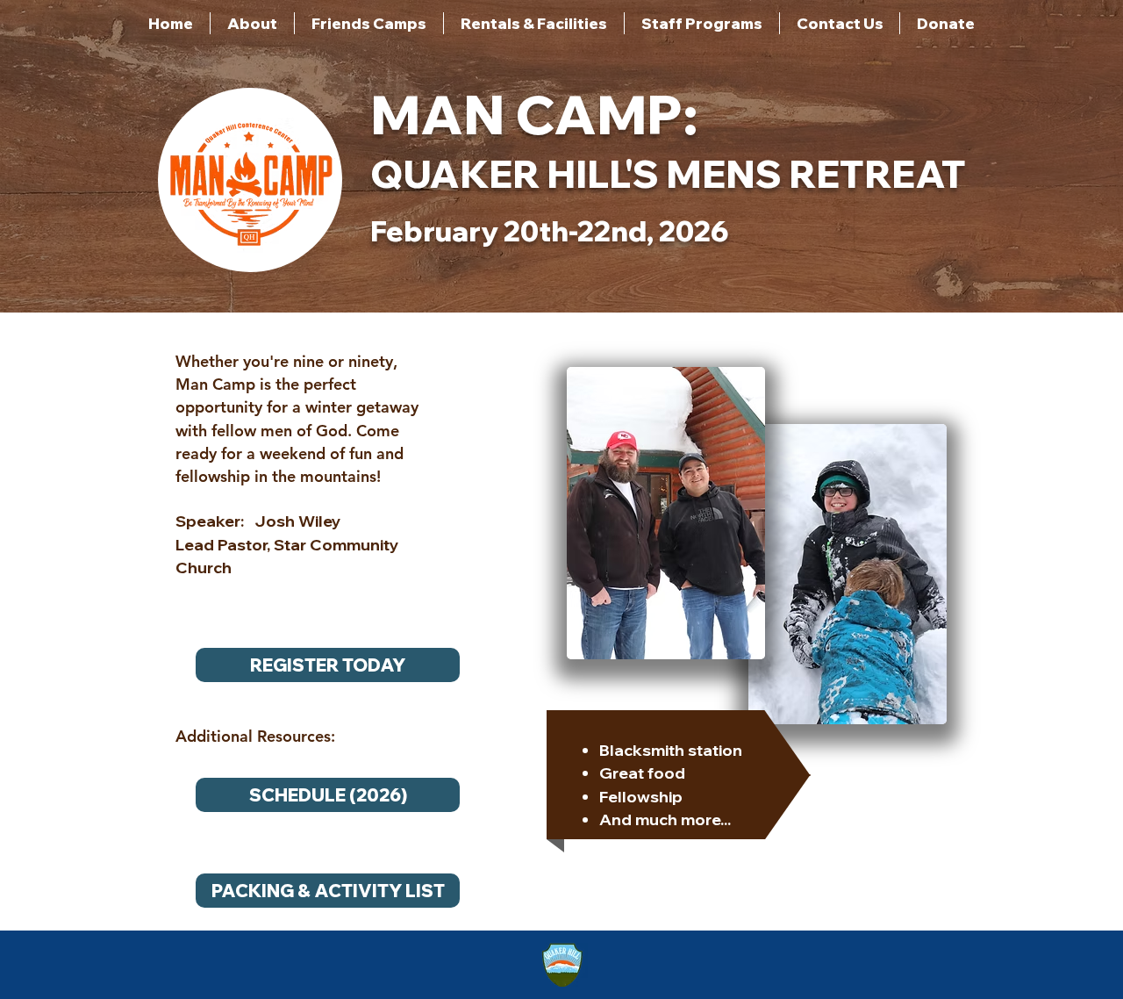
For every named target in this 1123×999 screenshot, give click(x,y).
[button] (252, 23)
